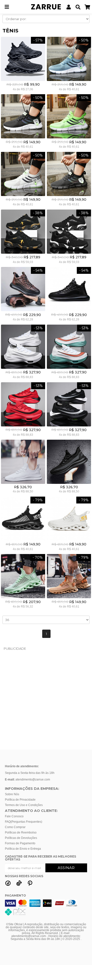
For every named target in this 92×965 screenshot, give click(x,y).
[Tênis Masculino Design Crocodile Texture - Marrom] (23, 295)
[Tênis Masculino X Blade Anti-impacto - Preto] (23, 524)
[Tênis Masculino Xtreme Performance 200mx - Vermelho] (23, 410)
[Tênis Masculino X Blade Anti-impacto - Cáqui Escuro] (69, 582)
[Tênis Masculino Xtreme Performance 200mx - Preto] (69, 410)
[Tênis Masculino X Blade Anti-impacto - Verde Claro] (23, 582)
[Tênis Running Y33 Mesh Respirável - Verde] (69, 122)
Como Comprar (15, 827)
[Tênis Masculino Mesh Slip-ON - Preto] (23, 65)
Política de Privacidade (20, 799)
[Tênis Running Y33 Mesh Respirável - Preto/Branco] (23, 122)
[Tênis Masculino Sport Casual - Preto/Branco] (69, 237)
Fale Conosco (14, 816)
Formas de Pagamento (20, 843)
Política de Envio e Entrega (23, 848)
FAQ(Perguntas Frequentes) (23, 821)
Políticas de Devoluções (21, 837)
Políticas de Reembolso (21, 832)
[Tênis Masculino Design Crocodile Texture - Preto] (69, 295)
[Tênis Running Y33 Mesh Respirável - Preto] (69, 180)
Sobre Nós (12, 794)
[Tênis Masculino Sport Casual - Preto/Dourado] (23, 237)
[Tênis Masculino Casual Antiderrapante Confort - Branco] (23, 467)
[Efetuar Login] (68, 3)
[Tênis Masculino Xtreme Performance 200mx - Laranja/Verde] (69, 352)
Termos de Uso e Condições (24, 805)
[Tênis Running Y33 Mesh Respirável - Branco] (23, 180)
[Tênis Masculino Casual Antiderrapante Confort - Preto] (69, 467)
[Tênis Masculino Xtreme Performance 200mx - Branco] (23, 352)
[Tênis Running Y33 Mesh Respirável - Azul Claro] (69, 65)
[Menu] (7, 4)
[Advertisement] (46, 700)
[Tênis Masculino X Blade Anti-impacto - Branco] (69, 524)
